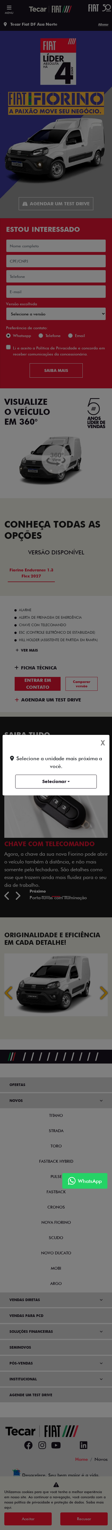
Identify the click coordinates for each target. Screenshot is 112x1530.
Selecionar (54, 781)
